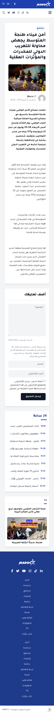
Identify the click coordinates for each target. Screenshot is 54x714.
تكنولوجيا (27, 623)
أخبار (27, 580)
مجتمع (40, 28)
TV (45, 500)
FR (3, 4)
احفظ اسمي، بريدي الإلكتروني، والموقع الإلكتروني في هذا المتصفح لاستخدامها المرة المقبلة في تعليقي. (27, 385)
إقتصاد (27, 596)
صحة (27, 612)
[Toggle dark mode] (15, 4)
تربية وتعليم (27, 607)
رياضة (27, 602)
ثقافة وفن (27, 618)
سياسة (27, 585)
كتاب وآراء (27, 634)
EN (8, 4)
